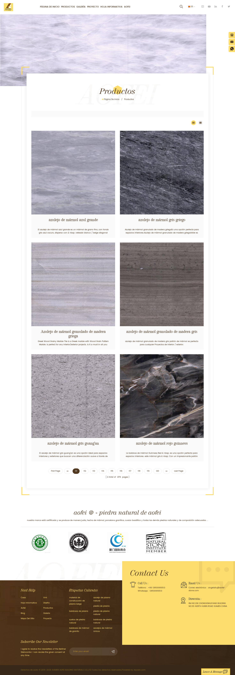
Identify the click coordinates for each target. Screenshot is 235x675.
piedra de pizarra (101, 606)
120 (157, 471)
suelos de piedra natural (77, 621)
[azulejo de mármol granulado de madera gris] (162, 284)
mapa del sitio (27, 618)
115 (112, 471)
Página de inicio (49, 7)
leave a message (212, 671)
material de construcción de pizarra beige (77, 601)
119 (148, 471)
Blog (23, 613)
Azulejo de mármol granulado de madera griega (73, 333)
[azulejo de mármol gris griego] (162, 172)
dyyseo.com (139, 669)
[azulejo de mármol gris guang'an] (73, 396)
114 (103, 471)
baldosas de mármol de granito (79, 630)
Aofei (127, 7)
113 (94, 471)
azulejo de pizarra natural (101, 599)
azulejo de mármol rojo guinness (162, 443)
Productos (68, 7)
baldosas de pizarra (78, 611)
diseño (46, 602)
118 (139, 471)
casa (23, 597)
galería (46, 613)
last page (178, 471)
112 (85, 471)
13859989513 (156, 590)
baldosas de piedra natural (102, 621)
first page (55, 471)
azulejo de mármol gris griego (161, 220)
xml (45, 597)
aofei (23, 608)
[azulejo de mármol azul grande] (73, 172)
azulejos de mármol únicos (102, 630)
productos (48, 608)
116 (121, 471)
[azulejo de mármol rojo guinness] (162, 396)
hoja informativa (111, 7)
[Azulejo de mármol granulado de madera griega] (73, 284)
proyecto (93, 7)
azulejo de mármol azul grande (73, 220)
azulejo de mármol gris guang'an (73, 443)
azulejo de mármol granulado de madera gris (161, 331)
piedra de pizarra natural (101, 613)
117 (130, 471)
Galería (81, 7)
